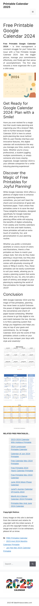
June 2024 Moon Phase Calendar (21, 483)
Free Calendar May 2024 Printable (22, 462)
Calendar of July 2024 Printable (20, 455)
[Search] (33, 564)
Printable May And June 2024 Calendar (21, 504)
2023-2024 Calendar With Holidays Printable (21, 440)
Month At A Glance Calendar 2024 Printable (21, 497)
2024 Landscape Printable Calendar (19, 448)
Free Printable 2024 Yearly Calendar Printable (22, 469)
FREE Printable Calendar (16, 538)
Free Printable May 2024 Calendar (21, 476)
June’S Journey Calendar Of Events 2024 (22, 490)
